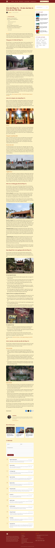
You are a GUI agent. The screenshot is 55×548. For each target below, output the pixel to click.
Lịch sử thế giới (26, 1)
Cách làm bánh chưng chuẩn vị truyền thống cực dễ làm (44, 31)
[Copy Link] (33, 411)
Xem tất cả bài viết (15, 420)
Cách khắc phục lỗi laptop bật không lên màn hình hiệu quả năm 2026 (43, 15)
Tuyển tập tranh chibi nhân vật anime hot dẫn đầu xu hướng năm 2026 (44, 19)
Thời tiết (44, 45)
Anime (37, 40)
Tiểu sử (9, 20)
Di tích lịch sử (21, 1)
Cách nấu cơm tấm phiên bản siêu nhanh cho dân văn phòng (43, 27)
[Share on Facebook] (26, 411)
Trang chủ (22, 535)
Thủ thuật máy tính (43, 42)
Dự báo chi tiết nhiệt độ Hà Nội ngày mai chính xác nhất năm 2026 (44, 23)
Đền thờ (7, 33)
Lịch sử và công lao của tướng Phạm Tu (12, 19)
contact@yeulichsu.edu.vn (40, 538)
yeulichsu (14, 415)
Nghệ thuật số (38, 42)
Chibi (40, 40)
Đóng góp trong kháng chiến (12, 21)
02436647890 (39, 537)
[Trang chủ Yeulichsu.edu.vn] (7, 1)
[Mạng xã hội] (36, 540)
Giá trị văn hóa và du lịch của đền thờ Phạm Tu (13, 27)
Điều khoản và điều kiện (24, 538)
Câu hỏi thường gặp (24, 541)
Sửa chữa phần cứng (38, 43)
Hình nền (43, 40)
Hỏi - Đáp (16, 1)
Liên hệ (22, 537)
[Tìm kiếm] (48, 1)
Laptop (37, 45)
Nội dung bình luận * (10, 447)
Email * (21, 444)
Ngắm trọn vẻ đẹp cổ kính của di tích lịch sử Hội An (29, 435)
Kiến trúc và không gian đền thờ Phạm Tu (13, 25)
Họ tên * (8, 444)
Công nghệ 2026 (44, 43)
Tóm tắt (12, 1)
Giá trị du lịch (10, 30)
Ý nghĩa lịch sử (10, 24)
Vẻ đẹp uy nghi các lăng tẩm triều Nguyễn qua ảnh (19, 435)
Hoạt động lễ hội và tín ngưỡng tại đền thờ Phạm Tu (14, 26)
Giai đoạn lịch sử (33, 1)
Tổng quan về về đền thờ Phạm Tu (12, 18)
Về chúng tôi (23, 536)
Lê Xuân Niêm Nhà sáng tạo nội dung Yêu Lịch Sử (27, 543)
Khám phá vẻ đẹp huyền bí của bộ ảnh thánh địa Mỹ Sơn (10, 435)
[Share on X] (28, 411)
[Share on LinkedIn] (30, 411)
